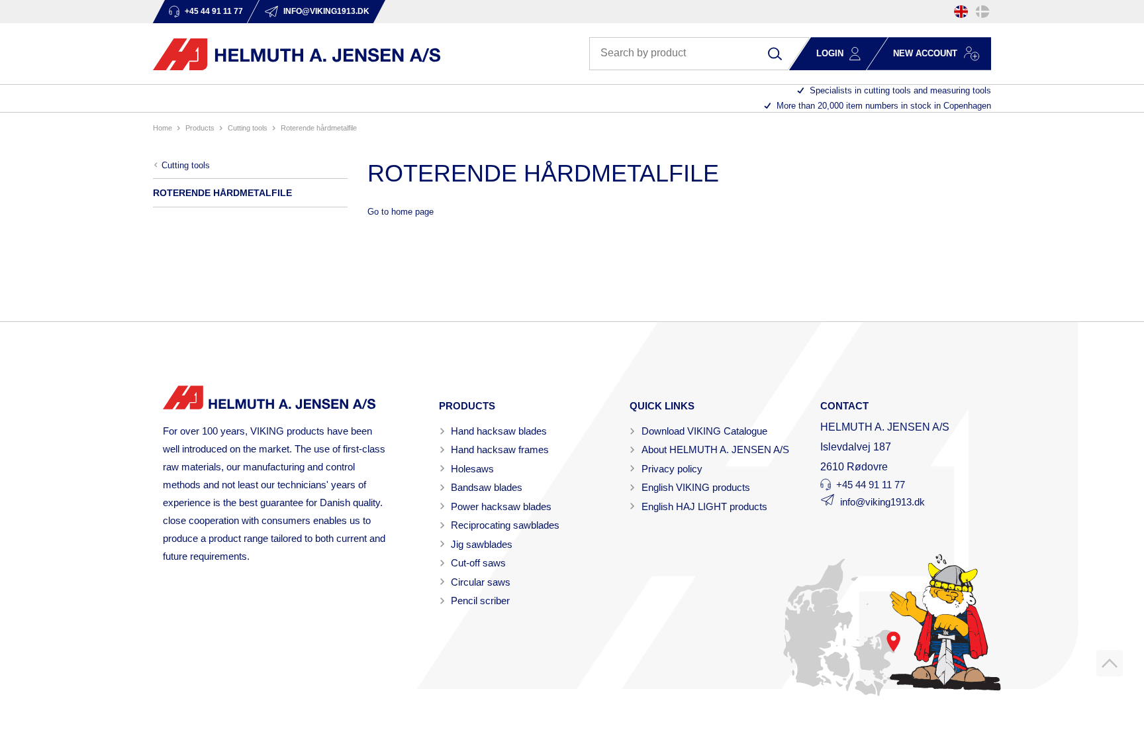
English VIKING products (696, 487)
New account (925, 53)
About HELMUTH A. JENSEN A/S (715, 449)
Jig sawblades (481, 544)
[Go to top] (1109, 663)
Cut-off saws (478, 562)
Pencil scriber (480, 600)
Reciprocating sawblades (505, 525)
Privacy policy (672, 468)
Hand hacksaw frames (500, 449)
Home (162, 128)
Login (829, 53)
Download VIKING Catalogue (704, 431)
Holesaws (472, 468)
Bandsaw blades (486, 487)
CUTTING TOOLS (247, 128)
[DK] (982, 11)
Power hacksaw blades (501, 506)
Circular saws (480, 582)
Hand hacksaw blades (499, 431)
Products (200, 128)
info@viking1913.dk (882, 501)
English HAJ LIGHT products (704, 506)
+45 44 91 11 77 (870, 484)
